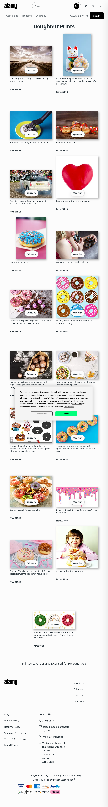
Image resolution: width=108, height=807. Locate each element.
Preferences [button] (69, 407)
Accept (66, 414)
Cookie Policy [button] (77, 404)
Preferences (42, 414)
